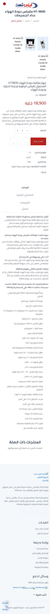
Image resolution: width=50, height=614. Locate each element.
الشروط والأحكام (41, 562)
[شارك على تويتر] (15, 172)
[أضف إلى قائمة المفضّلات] (13, 141)
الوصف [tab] (25, 188)
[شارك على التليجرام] (25, 172)
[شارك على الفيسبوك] (20, 172)
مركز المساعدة (42, 548)
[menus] (46, 5)
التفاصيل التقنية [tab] (25, 195)
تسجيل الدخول (42, 533)
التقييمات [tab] (25, 203)
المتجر (27, 21)
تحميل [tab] (25, 209)
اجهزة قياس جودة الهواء (21, 166)
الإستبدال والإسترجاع (40, 553)
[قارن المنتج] (24, 141)
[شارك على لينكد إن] (10, 172)
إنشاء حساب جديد (41, 528)
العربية (38, 595)
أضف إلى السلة (38, 141)
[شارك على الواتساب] (30, 172)
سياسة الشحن (42, 558)
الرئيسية (36, 21)
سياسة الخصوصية (41, 567)
